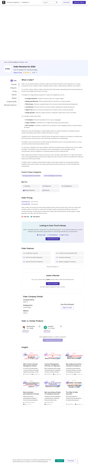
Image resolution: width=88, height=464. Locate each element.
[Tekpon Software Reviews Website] (3, 2)
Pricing (15, 91)
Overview (14, 84)
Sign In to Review (53, 283)
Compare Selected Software (52, 340)
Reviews (14, 98)
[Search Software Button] (56, 2)
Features (14, 95)
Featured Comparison (10, 105)
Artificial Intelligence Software (16, 62)
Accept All (59, 460)
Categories (13, 88)
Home (5, 62)
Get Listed (66, 2)
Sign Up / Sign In (79, 2)
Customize (71, 460)
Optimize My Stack (52, 239)
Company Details (12, 101)
